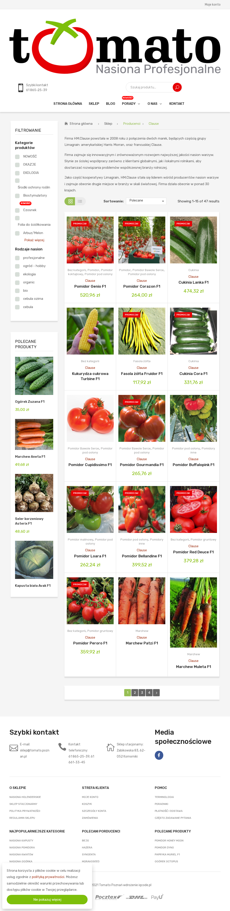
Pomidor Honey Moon (169, 840)
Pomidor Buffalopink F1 (194, 464)
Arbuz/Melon (33, 233)
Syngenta (89, 854)
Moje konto (213, 4)
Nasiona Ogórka (20, 861)
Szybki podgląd (96, 240)
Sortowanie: (114, 201)
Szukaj (177, 87)
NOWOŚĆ (30, 156)
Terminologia (164, 797)
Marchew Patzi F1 (142, 643)
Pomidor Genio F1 (90, 286)
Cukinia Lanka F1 (194, 282)
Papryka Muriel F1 (167, 854)
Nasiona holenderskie (25, 797)
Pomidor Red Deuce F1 (193, 552)
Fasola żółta (141, 361)
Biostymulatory (35, 195)
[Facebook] (159, 755)
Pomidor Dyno (164, 847)
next (156, 692)
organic (29, 282)
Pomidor (93, 270)
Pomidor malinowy (80, 539)
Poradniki (161, 804)
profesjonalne (34, 258)
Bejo (85, 840)
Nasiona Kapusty (21, 840)
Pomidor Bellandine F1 (142, 556)
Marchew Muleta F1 (193, 666)
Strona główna (81, 124)
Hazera (87, 847)
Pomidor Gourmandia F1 (142, 464)
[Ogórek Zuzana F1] (34, 376)
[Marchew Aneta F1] (34, 434)
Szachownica (69, 201)
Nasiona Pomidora (22, 847)
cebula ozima (33, 299)
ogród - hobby (34, 266)
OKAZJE (29, 164)
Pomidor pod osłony (99, 274)
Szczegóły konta (94, 810)
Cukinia (193, 270)
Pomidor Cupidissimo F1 (90, 464)
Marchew (142, 631)
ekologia (29, 274)
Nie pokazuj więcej (47, 900)
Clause (90, 281)
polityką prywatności (48, 877)
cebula (28, 307)
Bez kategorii (77, 270)
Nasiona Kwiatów (21, 854)
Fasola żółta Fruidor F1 (142, 373)
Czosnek (29, 210)
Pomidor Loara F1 (90, 556)
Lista (80, 201)
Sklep (108, 124)
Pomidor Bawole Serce (148, 270)
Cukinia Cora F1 (193, 373)
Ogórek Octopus (166, 861)
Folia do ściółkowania (34, 225)
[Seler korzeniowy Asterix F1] (34, 493)
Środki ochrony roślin (34, 187)
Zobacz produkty (84, 240)
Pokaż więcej (34, 240)
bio (25, 291)
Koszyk (87, 804)
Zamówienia (90, 817)
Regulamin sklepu (22, 817)
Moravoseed (91, 861)
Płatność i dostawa (169, 810)
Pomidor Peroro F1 (90, 643)
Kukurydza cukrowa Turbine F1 (90, 376)
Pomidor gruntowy (203, 539)
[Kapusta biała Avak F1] (34, 560)
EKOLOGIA (31, 173)
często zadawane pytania (173, 817)
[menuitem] (67, 103)
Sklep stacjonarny (23, 804)
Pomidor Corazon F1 (141, 286)
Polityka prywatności (24, 810)
